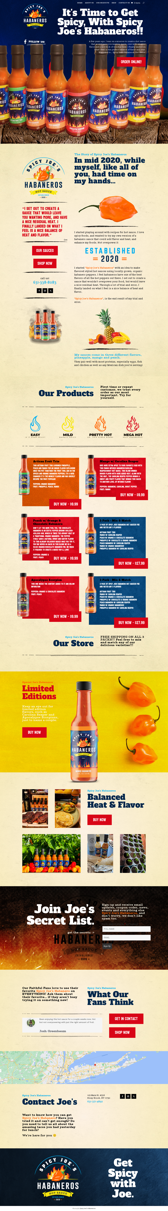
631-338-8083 (45, 282)
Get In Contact (126, 1018)
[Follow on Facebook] (39, 290)
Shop (114, 3)
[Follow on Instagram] (45, 290)
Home (79, 3)
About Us (89, 3)
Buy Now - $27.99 (132, 563)
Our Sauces (45, 250)
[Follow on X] (50, 290)
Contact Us (124, 3)
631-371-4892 (95, 1101)
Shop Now (44, 263)
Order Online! (131, 62)
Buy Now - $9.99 (66, 504)
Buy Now (34, 732)
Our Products (102, 3)
